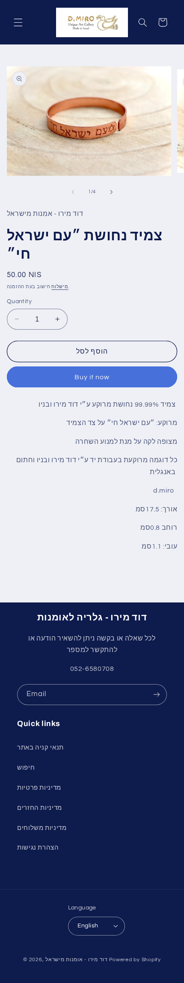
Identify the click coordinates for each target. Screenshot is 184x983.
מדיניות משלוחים (41, 828)
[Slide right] (111, 192)
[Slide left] (72, 192)
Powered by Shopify (135, 959)
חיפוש (26, 768)
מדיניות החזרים (39, 808)
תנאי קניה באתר (40, 747)
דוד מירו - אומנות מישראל (76, 959)
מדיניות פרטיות (39, 788)
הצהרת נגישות (38, 847)
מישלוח (59, 286)
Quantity (19, 301)
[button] (18, 22)
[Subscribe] (156, 694)
